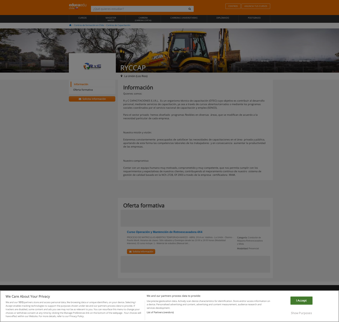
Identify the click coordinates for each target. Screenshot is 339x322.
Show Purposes (301, 313)
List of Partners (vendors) (160, 312)
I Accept (301, 300)
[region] (169, 306)
